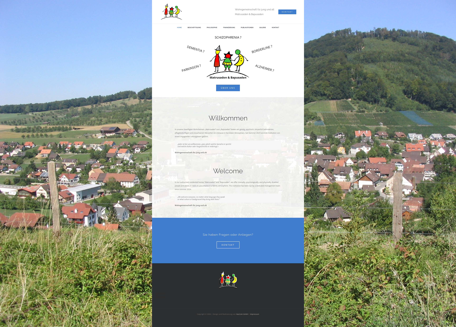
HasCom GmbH (242, 314)
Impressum (160, 293)
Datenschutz (161, 296)
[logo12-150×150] (228, 272)
